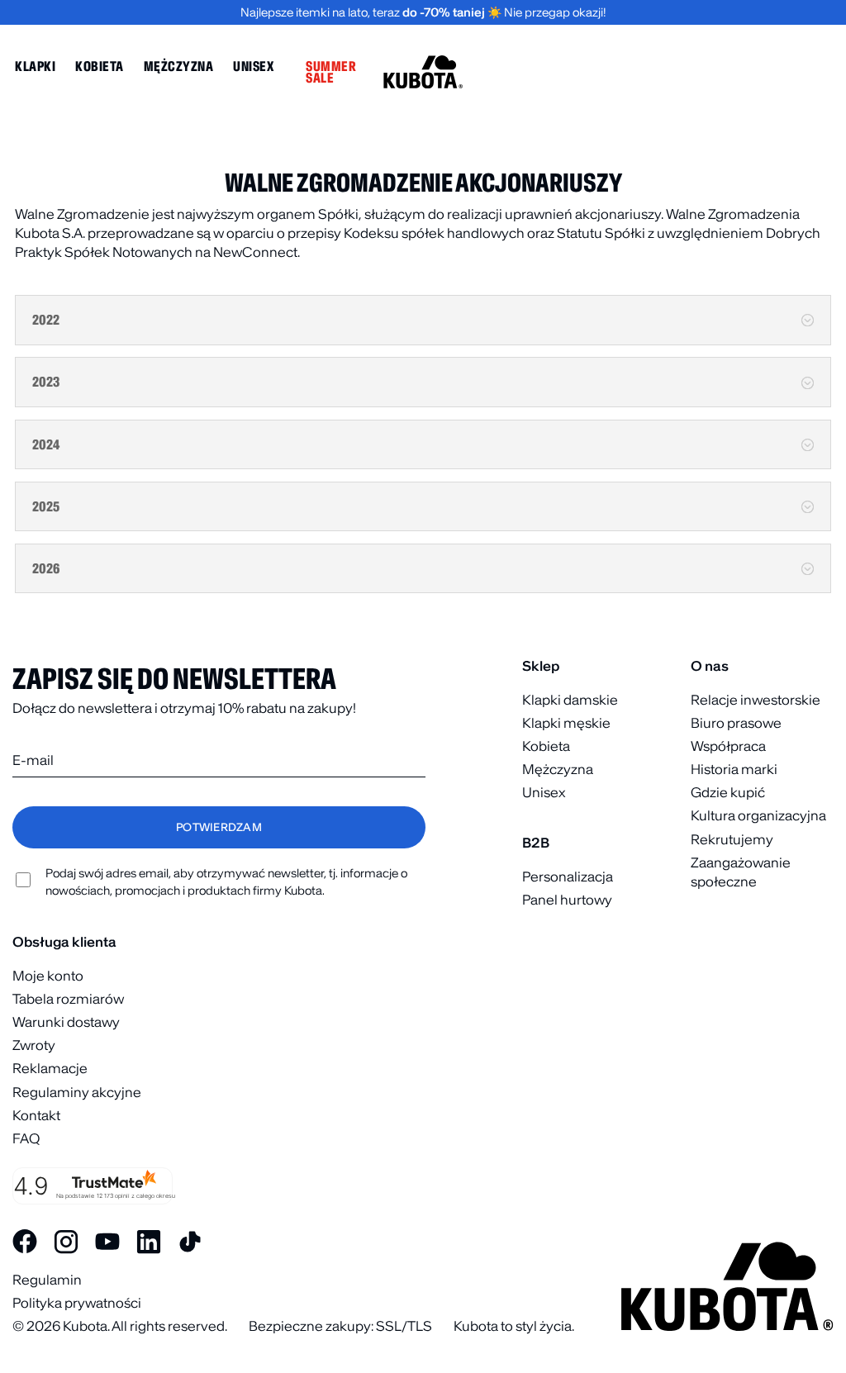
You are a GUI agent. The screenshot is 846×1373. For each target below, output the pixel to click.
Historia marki (734, 769)
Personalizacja (567, 876)
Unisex (253, 66)
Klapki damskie (570, 699)
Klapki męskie (566, 723)
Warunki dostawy (66, 1022)
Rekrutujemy (732, 839)
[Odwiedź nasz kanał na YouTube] (107, 1241)
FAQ (26, 1138)
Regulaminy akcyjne (76, 1092)
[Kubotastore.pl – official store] (423, 72)
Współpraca (728, 746)
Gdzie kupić (728, 792)
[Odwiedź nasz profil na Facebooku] (24, 1241)
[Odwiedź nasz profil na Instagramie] (66, 1241)
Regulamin (47, 1279)
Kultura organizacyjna (758, 815)
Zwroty (33, 1045)
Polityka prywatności (76, 1303)
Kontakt (36, 1115)
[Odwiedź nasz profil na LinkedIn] (148, 1241)
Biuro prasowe (736, 723)
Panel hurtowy (567, 899)
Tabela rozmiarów (68, 999)
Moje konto (47, 975)
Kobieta (99, 66)
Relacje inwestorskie (755, 699)
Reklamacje (50, 1068)
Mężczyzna (179, 66)
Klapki (35, 66)
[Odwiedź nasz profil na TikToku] (190, 1241)
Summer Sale (331, 71)
